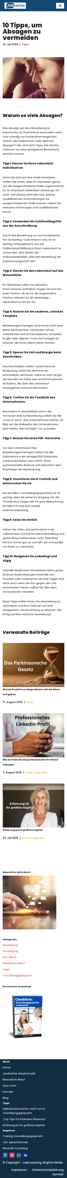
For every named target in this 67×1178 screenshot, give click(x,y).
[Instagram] (11, 1155)
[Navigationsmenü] (60, 6)
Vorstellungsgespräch (17, 975)
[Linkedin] (25, 1155)
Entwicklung (10, 951)
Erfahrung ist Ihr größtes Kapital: (23, 829)
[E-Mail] (18, 1155)
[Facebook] (5, 1155)
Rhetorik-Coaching (15, 1148)
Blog (5, 1098)
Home (7, 1067)
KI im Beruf (9, 957)
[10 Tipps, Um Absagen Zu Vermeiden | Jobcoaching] (33, 665)
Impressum (19, 1170)
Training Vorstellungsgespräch (23, 1136)
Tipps (25, 44)
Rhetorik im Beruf (14, 963)
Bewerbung (33, 772)
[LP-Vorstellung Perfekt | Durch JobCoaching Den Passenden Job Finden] (27, 1043)
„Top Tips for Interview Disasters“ (24, 1119)
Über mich (9, 1085)
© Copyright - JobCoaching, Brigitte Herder (33, 1162)
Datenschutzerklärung (48, 1170)
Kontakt (8, 1092)
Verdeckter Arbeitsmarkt (19, 1073)
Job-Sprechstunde (15, 1142)
